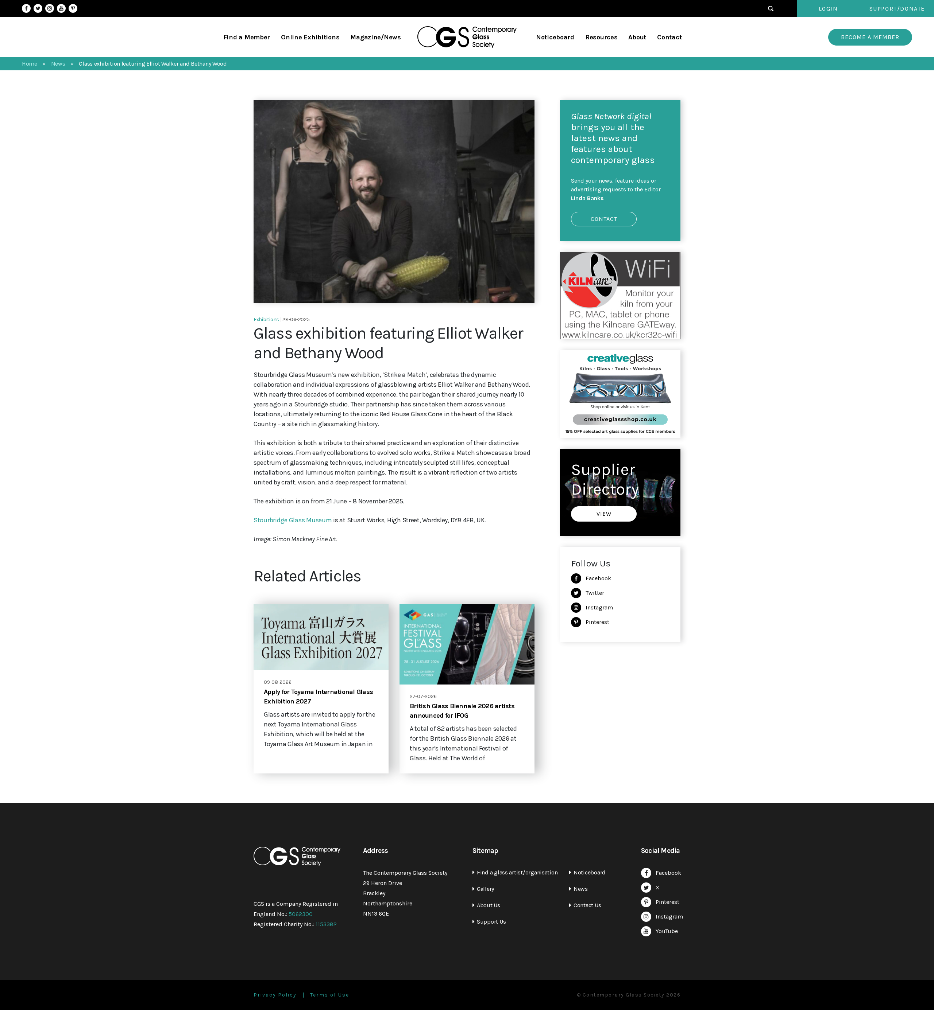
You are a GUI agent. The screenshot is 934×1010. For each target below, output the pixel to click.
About (637, 37)
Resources (601, 37)
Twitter (38, 8)
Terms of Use (329, 995)
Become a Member (870, 37)
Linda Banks (587, 198)
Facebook (26, 8)
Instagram (49, 8)
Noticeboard (555, 37)
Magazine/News (375, 37)
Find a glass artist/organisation (517, 872)
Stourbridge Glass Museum (293, 520)
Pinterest (73, 8)
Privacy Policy (275, 995)
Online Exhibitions (310, 37)
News (581, 888)
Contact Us (587, 905)
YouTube (61, 8)
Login (828, 8)
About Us (488, 905)
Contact (669, 37)
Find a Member (246, 37)
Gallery (485, 888)
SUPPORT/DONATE (897, 8)
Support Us (491, 921)
